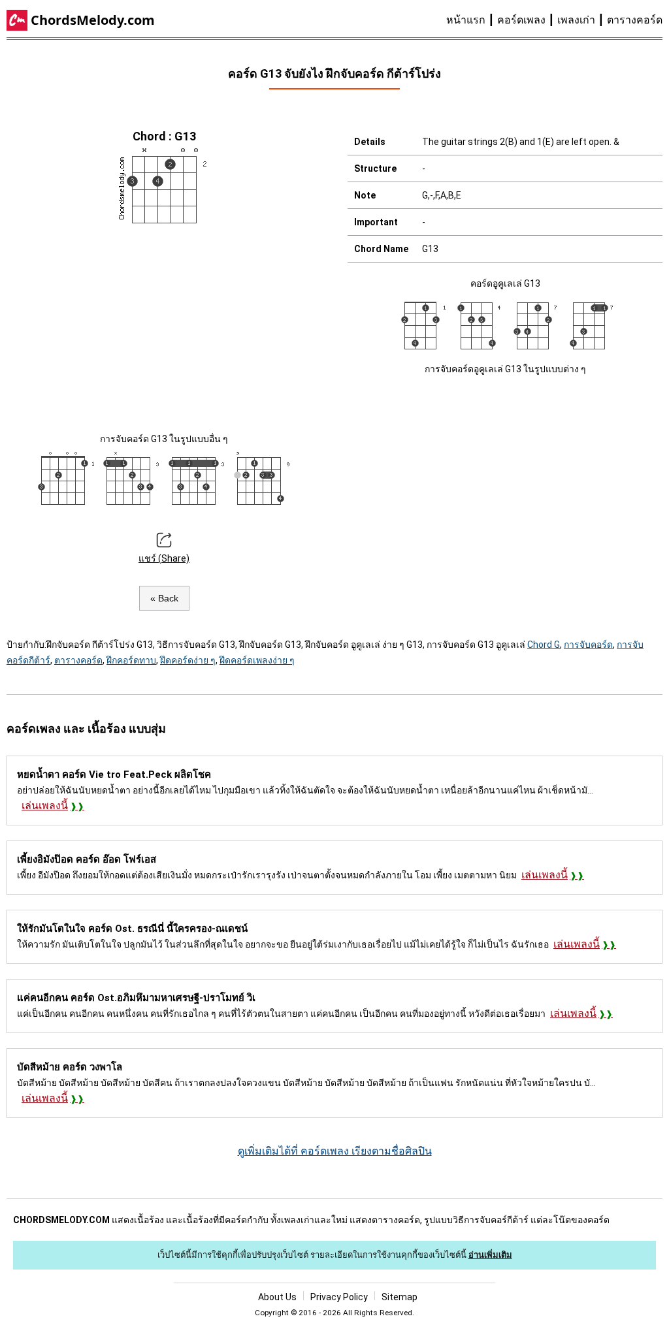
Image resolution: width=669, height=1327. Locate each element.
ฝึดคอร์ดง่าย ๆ (188, 660)
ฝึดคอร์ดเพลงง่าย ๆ (257, 660)
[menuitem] (471, 20)
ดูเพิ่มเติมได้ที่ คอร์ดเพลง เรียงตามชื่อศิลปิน (335, 1151)
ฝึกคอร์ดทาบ (131, 660)
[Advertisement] (164, 326)
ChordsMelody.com (93, 20)
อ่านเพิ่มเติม (490, 1255)
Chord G (543, 644)
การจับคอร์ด (588, 644)
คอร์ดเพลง (521, 20)
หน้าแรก (465, 20)
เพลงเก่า (576, 20)
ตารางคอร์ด (634, 20)
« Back (164, 598)
